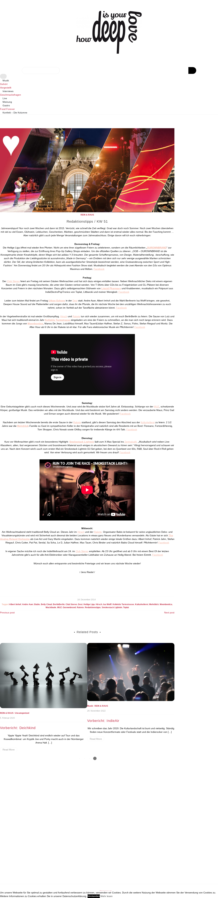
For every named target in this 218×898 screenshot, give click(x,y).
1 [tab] (79, 758)
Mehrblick (154, 604)
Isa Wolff (107, 604)
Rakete (76, 316)
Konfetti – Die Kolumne (15, 112)
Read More (9, 739)
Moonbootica (166, 604)
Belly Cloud (46, 604)
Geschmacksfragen (10, 94)
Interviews (8, 91)
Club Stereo (13, 281)
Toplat (126, 607)
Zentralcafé (130, 441)
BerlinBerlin (59, 604)
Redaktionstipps (93, 607)
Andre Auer (27, 604)
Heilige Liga (89, 604)
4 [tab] (95, 758)
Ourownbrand (69, 607)
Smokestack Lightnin (112, 607)
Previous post (7, 612)
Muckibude (51, 607)
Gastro (6, 105)
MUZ (156, 406)
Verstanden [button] (94, 896)
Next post (169, 612)
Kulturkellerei (148, 422)
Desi (75, 300)
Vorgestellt (148, 708)
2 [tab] (84, 758)
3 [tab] (89, 758)
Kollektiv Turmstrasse (123, 604)
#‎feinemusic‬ (93, 708)
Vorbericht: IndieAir (16, 721)
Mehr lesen (106, 896)
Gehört (3, 84)
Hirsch (63, 316)
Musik (6, 80)
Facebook (99, 269)
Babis (37, 604)
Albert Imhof (15, 604)
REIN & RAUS (87, 215)
